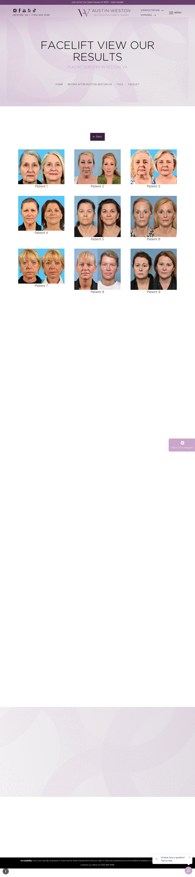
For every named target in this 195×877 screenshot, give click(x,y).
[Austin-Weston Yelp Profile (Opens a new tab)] (29, 10)
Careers (176, 823)
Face (120, 84)
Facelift (133, 84)
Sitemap (103, 843)
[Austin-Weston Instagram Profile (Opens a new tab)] (15, 10)
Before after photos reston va (90, 84)
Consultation (150, 10)
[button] (6, 871)
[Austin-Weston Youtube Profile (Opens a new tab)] (24, 10)
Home (59, 84)
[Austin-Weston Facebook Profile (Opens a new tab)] (20, 10)
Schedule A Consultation (121, 781)
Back (99, 137)
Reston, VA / (21, 15)
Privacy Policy (115, 843)
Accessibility (129, 843)
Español (147, 15)
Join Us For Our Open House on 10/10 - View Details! (98, 2)
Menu (178, 13)
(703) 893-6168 (41, 15)
